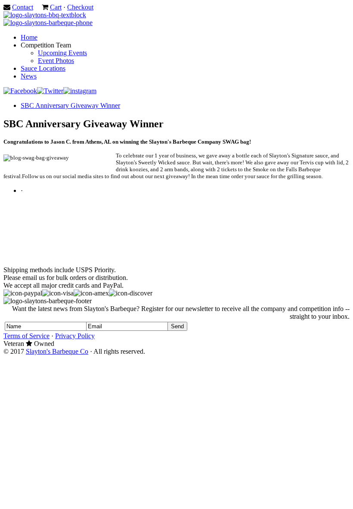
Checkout (80, 7)
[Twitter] (50, 90)
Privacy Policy (75, 335)
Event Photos (56, 60)
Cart (56, 7)
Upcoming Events (62, 53)
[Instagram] (79, 90)
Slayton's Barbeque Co (57, 351)
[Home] (44, 15)
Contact (22, 7)
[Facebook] (20, 90)
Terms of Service (26, 335)
